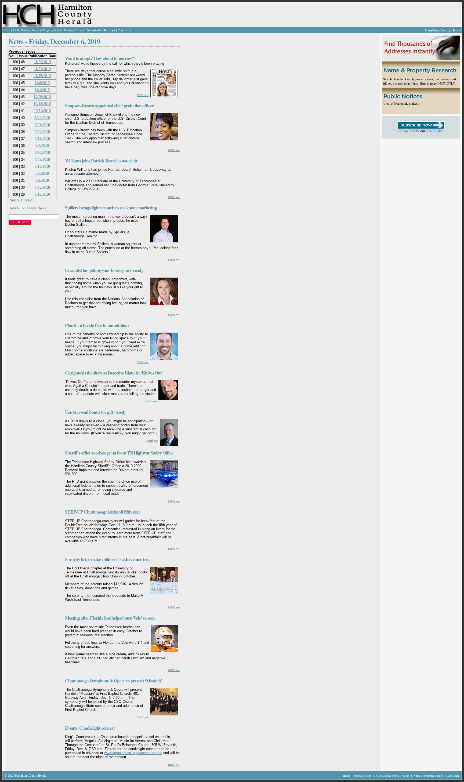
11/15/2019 (42, 76)
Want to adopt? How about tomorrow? (99, 58)
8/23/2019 (42, 160)
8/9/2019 (42, 174)
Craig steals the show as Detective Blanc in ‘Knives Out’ (114, 372)
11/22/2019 (42, 69)
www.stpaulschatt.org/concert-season (133, 753)
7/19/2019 (42, 194)
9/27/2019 (42, 125)
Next (28, 200)
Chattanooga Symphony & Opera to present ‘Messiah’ (113, 680)
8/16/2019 (42, 167)
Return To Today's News (27, 208)
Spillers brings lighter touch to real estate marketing (111, 207)
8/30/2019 (42, 153)
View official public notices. (401, 103)
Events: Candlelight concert (90, 728)
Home (6, 30)
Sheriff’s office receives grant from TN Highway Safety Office (119, 452)
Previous (15, 200)
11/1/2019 (42, 90)
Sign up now (406, 131)
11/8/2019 (42, 83)
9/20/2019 (42, 132)
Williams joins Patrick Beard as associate (101, 160)
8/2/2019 (42, 181)
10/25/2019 (42, 97)
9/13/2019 (42, 139)
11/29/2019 (42, 62)
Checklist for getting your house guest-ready (104, 270)
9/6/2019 (42, 146)
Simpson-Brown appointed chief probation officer (109, 105)
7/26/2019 (42, 188)
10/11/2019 (42, 111)
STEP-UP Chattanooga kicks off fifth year (102, 511)
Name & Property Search (47, 30)
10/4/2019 (42, 118)
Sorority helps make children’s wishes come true (107, 559)
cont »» (142, 95)
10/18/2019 (42, 104)
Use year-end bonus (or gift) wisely (95, 412)
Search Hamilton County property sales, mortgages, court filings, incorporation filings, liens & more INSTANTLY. (419, 81)
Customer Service (74, 30)
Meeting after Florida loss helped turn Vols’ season (110, 617)
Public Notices (21, 30)
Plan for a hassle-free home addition (97, 325)
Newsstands (94, 30)
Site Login (109, 30)
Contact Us (124, 30)
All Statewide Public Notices (392, 775)
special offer (435, 131)
